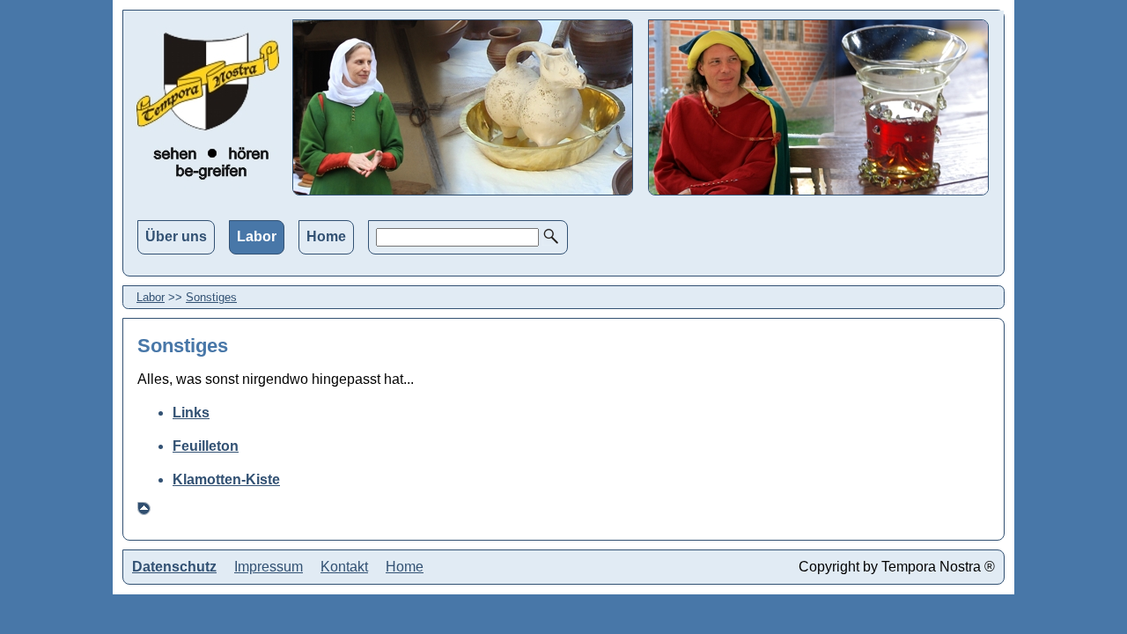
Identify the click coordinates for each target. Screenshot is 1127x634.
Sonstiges (211, 297)
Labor (256, 236)
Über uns (176, 236)
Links (191, 412)
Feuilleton (206, 446)
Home (326, 236)
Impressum (268, 566)
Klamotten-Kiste (226, 479)
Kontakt (344, 566)
